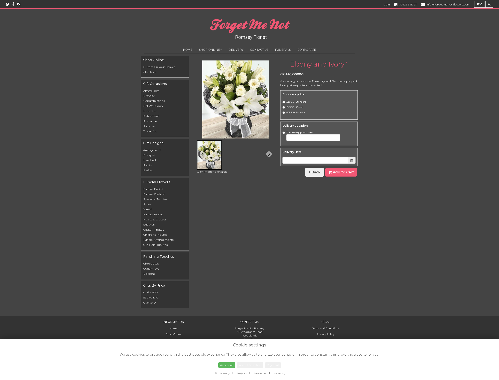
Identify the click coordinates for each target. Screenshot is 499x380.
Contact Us (259, 49)
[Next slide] (269, 154)
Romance (150, 121)
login (386, 4)
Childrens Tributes (155, 234)
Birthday (148, 96)
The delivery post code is (299, 132)
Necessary (224, 373)
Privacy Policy (325, 334)
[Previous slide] (202, 154)
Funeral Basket (153, 189)
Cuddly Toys (151, 268)
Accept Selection (250, 365)
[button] (209, 155)
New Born (150, 111)
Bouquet (149, 155)
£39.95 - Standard (296, 101)
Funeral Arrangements (158, 239)
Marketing (279, 373)
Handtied (149, 160)
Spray (147, 204)
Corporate (306, 49)
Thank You (150, 131)
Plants (147, 165)
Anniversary (151, 90)
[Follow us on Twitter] (9, 4)
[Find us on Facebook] (14, 4)
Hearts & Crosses (154, 219)
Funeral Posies (153, 214)
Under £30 (150, 292)
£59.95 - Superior (295, 112)
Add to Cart (343, 172)
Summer (149, 126)
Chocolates (151, 263)
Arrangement (152, 150)
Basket (148, 170)
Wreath (148, 209)
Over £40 (149, 302)
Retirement (151, 116)
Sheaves (149, 224)
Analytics (241, 373)
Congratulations (154, 101)
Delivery (236, 49)
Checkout (150, 72)
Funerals (283, 49)
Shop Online (209, 49)
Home (187, 49)
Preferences (259, 373)
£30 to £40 (150, 297)
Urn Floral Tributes (155, 245)
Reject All (273, 365)
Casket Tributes (153, 229)
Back (315, 172)
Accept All (226, 365)
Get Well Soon (153, 106)
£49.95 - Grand (294, 107)
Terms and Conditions (325, 328)
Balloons (149, 273)
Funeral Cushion (154, 194)
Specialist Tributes (155, 199)
